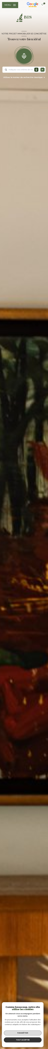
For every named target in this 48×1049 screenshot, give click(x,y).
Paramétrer (22, 1033)
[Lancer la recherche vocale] (24, 55)
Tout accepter (23, 1040)
